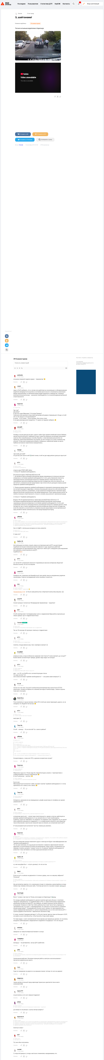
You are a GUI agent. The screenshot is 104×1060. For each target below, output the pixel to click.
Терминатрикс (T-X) (19, 592)
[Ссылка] (22, 368)
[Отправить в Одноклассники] (7, 340)
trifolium (19, 927)
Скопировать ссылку (46, 139)
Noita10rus (20, 698)
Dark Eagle (20, 893)
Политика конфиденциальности (85, 363)
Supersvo (20, 403)
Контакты (66, 4)
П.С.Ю (19, 683)
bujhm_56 (20, 541)
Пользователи (33, 4)
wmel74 (19, 599)
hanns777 (20, 991)
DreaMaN (20, 652)
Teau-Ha (19, 725)
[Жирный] (15, 368)
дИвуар (19, 516)
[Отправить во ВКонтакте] (7, 336)
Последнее (21, 4)
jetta (18, 949)
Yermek (20, 13)
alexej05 (19, 427)
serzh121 (20, 571)
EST (18, 610)
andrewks (20, 375)
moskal (19, 1049)
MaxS (18, 871)
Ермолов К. (20, 1016)
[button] (79, 4)
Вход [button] (93, 4)
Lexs (18, 967)
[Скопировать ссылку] (7, 350)
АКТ (21, 552)
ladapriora (20, 978)
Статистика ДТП (46, 4)
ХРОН (19, 1002)
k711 (18, 462)
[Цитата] (19, 368)
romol (19, 386)
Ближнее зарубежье (20, 23)
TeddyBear (20, 938)
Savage (19, 450)
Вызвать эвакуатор (87, 357)
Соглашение (79, 361)
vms (18, 584)
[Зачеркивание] (17, 368)
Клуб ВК (57, 4)
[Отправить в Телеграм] (7, 345)
